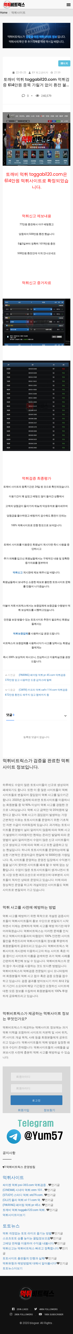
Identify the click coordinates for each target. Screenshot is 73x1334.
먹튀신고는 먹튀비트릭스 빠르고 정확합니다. (31, 1248)
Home (3, 12)
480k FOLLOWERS (48, 1309)
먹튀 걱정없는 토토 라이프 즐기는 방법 (27, 1233)
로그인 (36, 1100)
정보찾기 (49, 1110)
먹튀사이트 (13, 1177)
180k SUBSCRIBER (53, 1314)
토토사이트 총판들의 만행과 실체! (24, 1258)
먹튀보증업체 (20, 633)
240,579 (46, 96)
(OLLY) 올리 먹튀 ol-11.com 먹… (22, 1200)
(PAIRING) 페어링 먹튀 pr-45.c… (22, 1205)
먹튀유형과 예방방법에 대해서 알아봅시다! (30, 1263)
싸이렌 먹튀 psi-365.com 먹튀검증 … (25, 1185)
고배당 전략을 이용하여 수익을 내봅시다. (28, 1243)
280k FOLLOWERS (23, 1314)
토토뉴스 (11, 1226)
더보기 (14, 1215)
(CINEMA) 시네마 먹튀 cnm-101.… (23, 1190)
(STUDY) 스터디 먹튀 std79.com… (23, 1195)
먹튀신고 (18, 572)
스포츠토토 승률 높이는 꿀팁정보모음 (26, 1238)
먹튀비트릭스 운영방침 (20, 1167)
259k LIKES (22, 1309)
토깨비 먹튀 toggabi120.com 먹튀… (24, 1210)
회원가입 (23, 1110)
